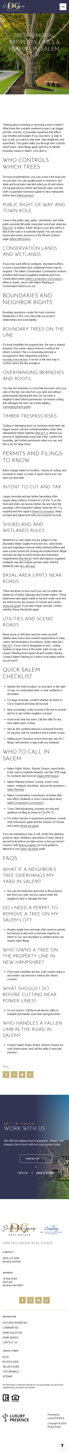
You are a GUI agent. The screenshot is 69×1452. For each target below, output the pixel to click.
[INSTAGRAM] (30, 1300)
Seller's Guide (11, 1366)
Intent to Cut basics (43, 511)
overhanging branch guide (16, 407)
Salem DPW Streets (20, 239)
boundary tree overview (15, 359)
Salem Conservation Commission (43, 278)
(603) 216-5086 (45, 1173)
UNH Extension (25, 195)
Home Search (10, 1337)
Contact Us (10, 1342)
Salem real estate (29, 849)
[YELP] (46, 1300)
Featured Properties (15, 1322)
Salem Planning (15, 789)
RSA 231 (8, 228)
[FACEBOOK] (22, 1300)
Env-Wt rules (27, 566)
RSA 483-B (25, 558)
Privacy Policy (54, 1426)
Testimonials (11, 1371)
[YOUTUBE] (38, 1300)
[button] (36, 1158)
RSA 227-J (41, 433)
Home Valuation (12, 1332)
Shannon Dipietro (28, 845)
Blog (6, 1357)
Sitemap (7, 1376)
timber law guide (11, 606)
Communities (10, 1327)
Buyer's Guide (11, 1361)
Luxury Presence (56, 1418)
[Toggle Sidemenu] (63, 6)
